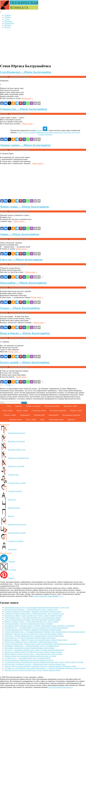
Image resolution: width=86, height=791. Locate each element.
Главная (7, 15)
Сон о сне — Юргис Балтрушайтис (21, 259)
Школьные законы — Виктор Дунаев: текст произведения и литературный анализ (35, 640)
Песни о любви (31, 419)
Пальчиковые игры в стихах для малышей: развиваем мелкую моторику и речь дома (36, 607)
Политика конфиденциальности (60, 687)
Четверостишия (14, 508)
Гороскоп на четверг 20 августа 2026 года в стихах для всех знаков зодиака (33, 652)
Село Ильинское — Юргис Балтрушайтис (25, 72)
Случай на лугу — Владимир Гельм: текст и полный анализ (27, 658)
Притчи (11, 516)
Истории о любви (76, 410)
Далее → (9, 385)
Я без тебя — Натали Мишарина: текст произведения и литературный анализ (34, 636)
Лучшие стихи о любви (17, 483)
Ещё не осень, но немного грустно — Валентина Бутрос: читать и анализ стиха (34, 664)
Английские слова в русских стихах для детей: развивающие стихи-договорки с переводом (39, 626)
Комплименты (53, 415)
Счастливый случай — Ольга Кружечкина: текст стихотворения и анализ (32, 618)
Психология (9, 23)
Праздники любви (15, 419)
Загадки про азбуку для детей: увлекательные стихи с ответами (28, 624)
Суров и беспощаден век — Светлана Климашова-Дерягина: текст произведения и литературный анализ (44, 632)
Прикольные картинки (44, 132)
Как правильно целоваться (71, 415)
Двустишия (12, 549)
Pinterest (11, 578)
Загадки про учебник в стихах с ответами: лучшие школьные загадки (30, 642)
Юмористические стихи (17, 524)
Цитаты (7, 27)
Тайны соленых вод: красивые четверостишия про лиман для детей (30, 656)
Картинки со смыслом (62, 132)
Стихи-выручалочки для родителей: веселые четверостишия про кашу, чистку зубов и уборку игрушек (43, 662)
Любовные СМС (39, 415)
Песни (42, 419)
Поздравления (25, 415)
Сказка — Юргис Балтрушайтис (20, 308)
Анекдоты (76, 132)
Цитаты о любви (22, 410)
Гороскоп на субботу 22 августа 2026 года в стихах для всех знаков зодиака (33, 616)
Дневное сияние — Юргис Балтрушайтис (25, 145)
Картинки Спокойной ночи (18, 458)
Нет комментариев (22, 77)
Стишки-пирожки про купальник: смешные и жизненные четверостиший (32, 630)
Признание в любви (70, 406)
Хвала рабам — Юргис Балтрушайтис (23, 282)
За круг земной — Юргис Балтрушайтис (25, 362)
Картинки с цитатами (16, 466)
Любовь (7, 17)
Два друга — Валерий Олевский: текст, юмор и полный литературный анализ (34, 650)
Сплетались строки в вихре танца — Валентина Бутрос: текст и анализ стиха (34, 613)
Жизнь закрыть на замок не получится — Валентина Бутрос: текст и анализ (33, 654)
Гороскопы (71, 419)
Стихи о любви (29, 132)
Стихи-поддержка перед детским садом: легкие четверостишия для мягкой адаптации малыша (40, 644)
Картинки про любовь (52, 406)
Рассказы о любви (10, 415)
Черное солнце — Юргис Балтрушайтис (24, 206)
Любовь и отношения (33, 406)
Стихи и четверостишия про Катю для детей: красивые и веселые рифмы (32, 620)
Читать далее (28, 98)
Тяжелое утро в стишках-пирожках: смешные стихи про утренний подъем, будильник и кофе (40, 666)
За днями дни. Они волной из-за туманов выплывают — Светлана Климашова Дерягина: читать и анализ (45, 668)
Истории (7, 25)
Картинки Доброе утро (16, 450)
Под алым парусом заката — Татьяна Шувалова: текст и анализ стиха (31, 609)
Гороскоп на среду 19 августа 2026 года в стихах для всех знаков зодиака (32, 670)
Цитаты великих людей (17, 533)
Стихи (6, 19)
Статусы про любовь (39, 410)
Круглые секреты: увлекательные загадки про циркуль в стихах (28, 660)
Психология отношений (58, 410)
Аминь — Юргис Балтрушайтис (20, 234)
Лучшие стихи (13, 474)
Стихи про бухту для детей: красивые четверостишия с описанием (29, 638)
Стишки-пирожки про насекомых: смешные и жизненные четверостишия (32, 611)
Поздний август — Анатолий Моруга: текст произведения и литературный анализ (36, 628)
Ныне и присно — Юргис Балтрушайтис (25, 333)
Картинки (8, 21)
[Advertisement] (43, 46)
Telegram (39, 130)
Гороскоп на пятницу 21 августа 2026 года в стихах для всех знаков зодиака (33, 634)
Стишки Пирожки (45, 134)
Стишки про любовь (16, 541)
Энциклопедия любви (56, 419)
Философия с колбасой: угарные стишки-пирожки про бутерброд (29, 648)
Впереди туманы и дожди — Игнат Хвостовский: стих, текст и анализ (31, 622)
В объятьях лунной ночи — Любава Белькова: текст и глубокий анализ (31, 646)
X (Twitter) (12, 570)
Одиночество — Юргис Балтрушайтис (23, 109)
